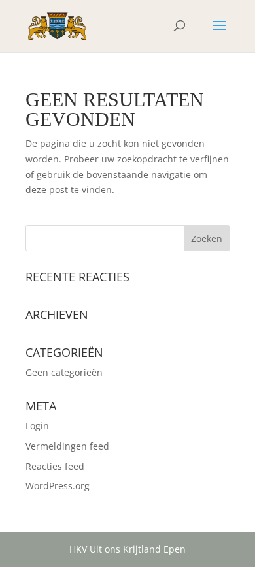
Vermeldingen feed (67, 446)
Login (37, 426)
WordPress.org (58, 486)
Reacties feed (55, 466)
